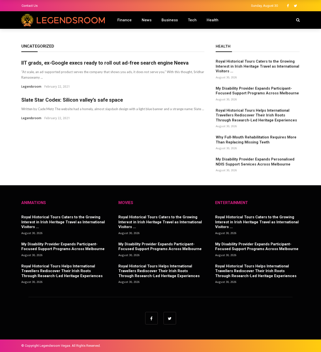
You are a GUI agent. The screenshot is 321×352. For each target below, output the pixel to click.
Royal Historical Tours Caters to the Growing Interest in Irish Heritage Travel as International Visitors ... (257, 66)
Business (170, 20)
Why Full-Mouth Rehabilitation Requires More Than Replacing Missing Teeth (256, 139)
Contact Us (30, 6)
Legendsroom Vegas (55, 345)
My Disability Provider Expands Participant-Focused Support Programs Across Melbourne (257, 91)
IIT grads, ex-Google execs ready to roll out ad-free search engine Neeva (105, 63)
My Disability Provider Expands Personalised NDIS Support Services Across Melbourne (255, 161)
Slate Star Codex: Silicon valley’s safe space (72, 100)
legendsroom (31, 86)
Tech (192, 20)
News (146, 20)
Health (212, 20)
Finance (124, 20)
